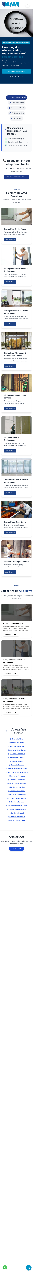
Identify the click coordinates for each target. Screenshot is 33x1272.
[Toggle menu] (27, 4)
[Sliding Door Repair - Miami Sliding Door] (10, 4)
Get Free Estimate (16, 77)
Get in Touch (16, 849)
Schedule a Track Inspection (15, 177)
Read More (8, 634)
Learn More (9, 239)
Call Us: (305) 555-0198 (18, 71)
